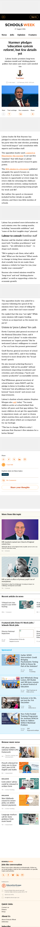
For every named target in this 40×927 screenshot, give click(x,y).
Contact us (5, 907)
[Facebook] (8, 875)
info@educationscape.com (12, 897)
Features (33, 35)
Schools (5, 474)
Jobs (12, 35)
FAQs (4, 912)
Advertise (5, 922)
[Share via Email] (25, 459)
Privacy (4, 909)
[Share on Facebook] (9, 459)
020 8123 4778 (9, 894)
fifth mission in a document (17, 169)
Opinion (21, 35)
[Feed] (3, 875)
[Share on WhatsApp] (3, 459)
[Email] (22, 875)
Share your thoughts (20, 487)
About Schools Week (9, 919)
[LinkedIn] (17, 875)
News (4, 35)
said (14, 402)
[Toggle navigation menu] (3, 17)
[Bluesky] (13, 875)
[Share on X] (14, 459)
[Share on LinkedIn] (19, 459)
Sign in (34, 17)
